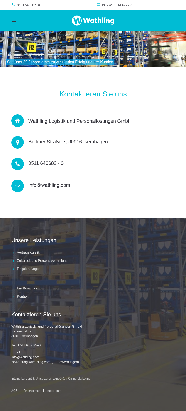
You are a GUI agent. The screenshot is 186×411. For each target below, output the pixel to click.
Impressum (53, 390)
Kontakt (22, 296)
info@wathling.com (117, 4)
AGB (14, 390)
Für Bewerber (27, 288)
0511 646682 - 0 (28, 5)
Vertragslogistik (28, 252)
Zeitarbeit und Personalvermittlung (42, 260)
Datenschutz (32, 390)
